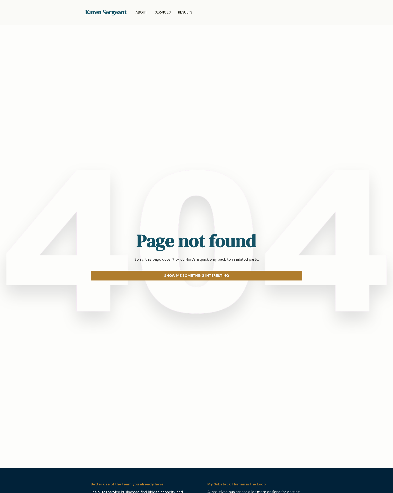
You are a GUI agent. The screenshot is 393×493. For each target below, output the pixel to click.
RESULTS (185, 12)
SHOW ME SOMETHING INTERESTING (196, 275)
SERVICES (163, 12)
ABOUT (141, 12)
